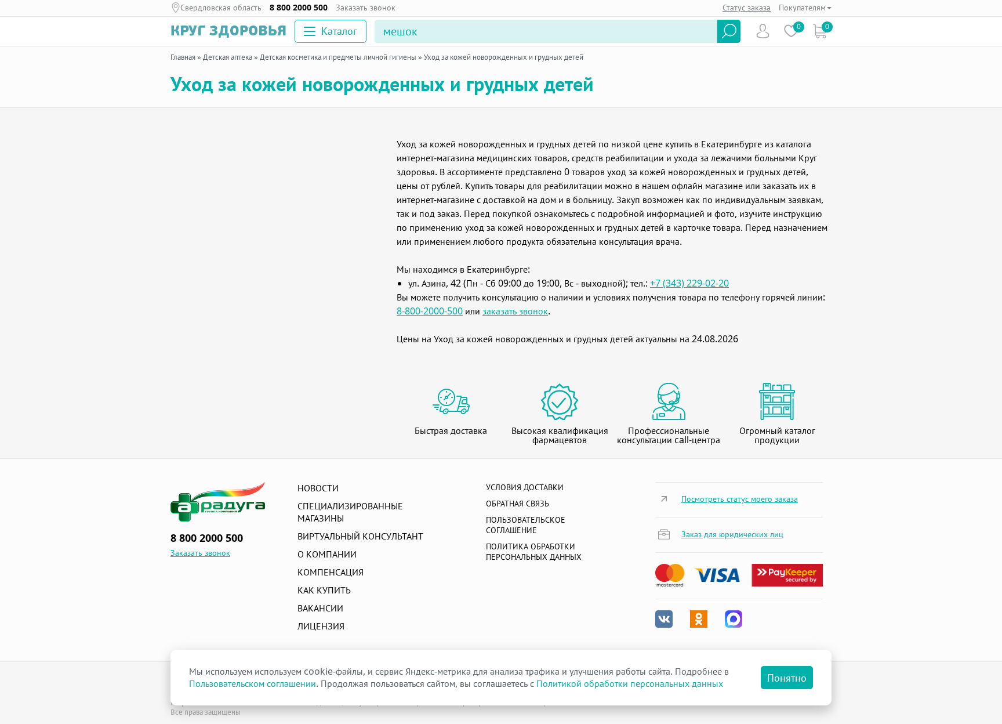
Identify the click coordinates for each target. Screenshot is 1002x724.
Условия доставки (525, 487)
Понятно (787, 678)
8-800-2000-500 (430, 311)
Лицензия (320, 626)
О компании (327, 554)
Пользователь (763, 31)
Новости (318, 488)
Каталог (339, 31)
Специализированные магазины (350, 511)
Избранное (791, 31)
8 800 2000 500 (299, 7)
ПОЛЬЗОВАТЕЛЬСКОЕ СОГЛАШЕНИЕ (525, 524)
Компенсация (330, 572)
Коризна (819, 31)
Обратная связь (517, 503)
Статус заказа (747, 7)
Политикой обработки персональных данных (629, 683)
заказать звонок (515, 311)
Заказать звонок (365, 7)
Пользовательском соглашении (252, 683)
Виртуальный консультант (360, 536)
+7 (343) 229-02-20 (689, 283)
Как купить (324, 590)
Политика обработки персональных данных (534, 551)
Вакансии (320, 608)
